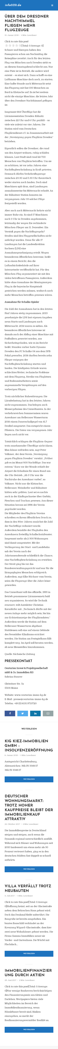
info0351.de (13, 5)
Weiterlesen (29, 779)
